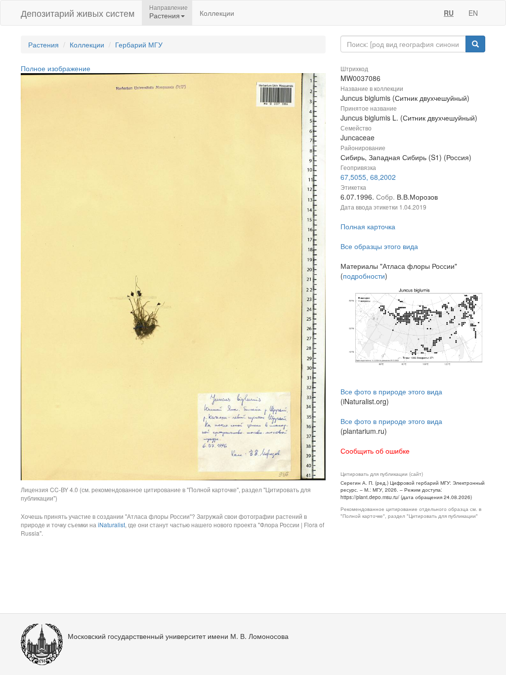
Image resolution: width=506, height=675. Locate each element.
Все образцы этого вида (379, 246)
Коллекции (217, 13)
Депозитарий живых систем (77, 12)
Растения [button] (164, 15)
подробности (364, 276)
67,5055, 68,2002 (368, 177)
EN (473, 13)
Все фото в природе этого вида (391, 391)
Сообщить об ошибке (375, 451)
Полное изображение (55, 68)
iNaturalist (111, 524)
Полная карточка (367, 226)
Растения (43, 44)
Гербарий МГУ (139, 44)
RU (449, 13)
